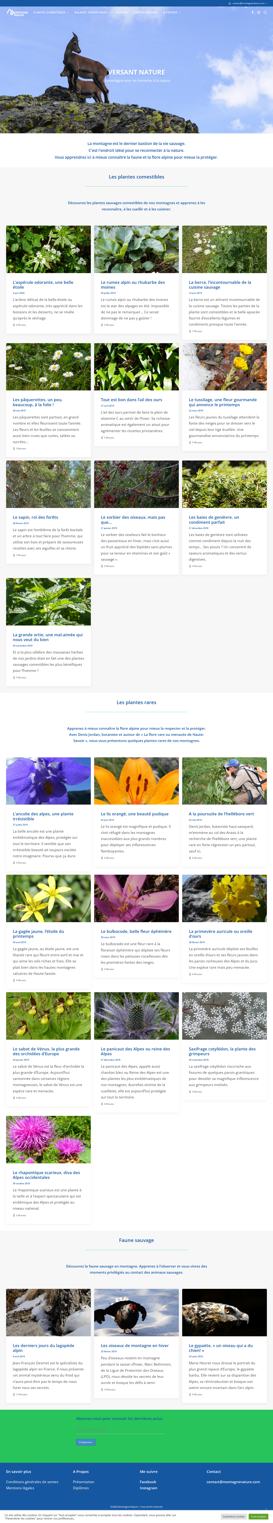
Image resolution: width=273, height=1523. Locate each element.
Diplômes (81, 1488)
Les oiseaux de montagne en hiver (135, 1345)
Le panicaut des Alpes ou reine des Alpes (135, 1051)
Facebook (148, 1481)
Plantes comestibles (49, 12)
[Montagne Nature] (17, 12)
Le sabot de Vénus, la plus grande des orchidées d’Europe (46, 1051)
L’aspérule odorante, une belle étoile (43, 284)
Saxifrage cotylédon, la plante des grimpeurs (222, 1051)
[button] (252, 12)
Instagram (148, 1488)
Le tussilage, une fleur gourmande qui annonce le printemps (223, 402)
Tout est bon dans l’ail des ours (131, 399)
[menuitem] (248, 3)
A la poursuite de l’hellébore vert (221, 813)
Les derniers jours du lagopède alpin (43, 1348)
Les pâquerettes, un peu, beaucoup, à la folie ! (38, 402)
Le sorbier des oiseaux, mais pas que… (133, 519)
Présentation (83, 1481)
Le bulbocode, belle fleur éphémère (136, 931)
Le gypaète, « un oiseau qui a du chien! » (221, 1348)
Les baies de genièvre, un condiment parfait (214, 519)
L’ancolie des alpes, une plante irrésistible (43, 816)
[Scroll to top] (266, 1508)
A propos (170, 12)
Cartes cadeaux (145, 12)
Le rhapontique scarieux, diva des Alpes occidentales (46, 1175)
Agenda (122, 12)
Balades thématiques (90, 12)
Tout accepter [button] (258, 1516)
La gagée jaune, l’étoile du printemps (38, 933)
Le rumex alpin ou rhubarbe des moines (133, 284)
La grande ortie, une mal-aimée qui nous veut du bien (48, 637)
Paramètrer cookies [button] (234, 1516)
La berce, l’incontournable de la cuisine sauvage (220, 284)
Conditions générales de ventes (32, 1481)
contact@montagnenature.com (249, 3)
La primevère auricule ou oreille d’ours (220, 933)
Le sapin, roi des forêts (35, 517)
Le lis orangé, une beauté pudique (135, 813)
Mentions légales (20, 1488)
